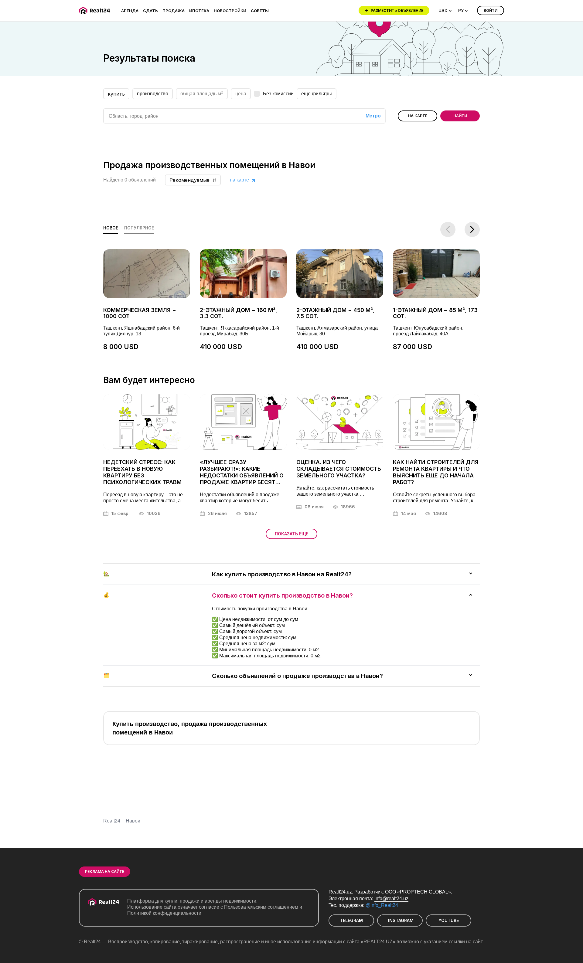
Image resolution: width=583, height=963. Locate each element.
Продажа (173, 10)
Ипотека (199, 10)
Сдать (150, 10)
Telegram (351, 920)
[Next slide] (472, 229)
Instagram (401, 920)
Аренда (129, 10)
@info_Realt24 (382, 905)
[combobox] (445, 11)
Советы (260, 10)
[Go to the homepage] (95, 10)
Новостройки (230, 10)
